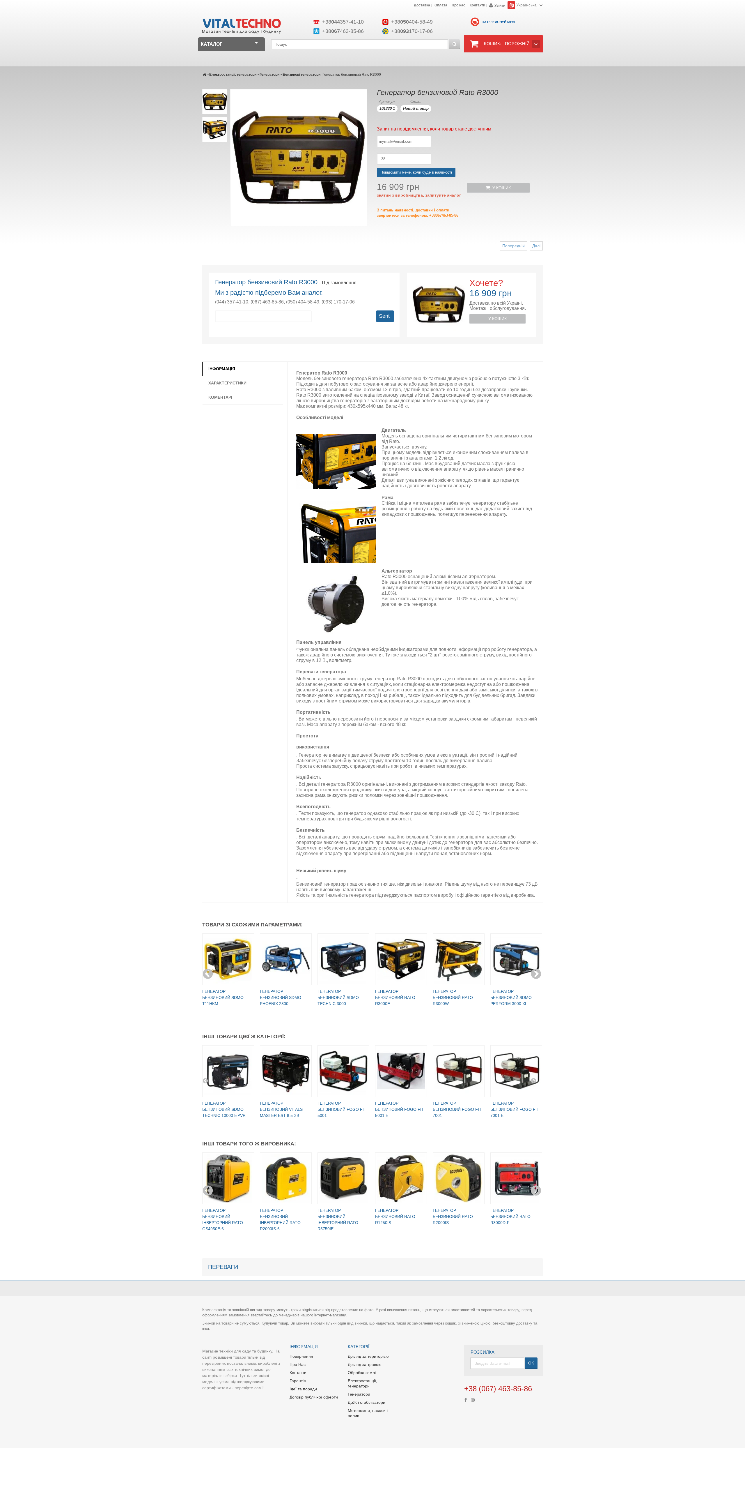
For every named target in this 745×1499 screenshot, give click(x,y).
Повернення (301, 1356)
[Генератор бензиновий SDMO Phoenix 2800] (286, 959)
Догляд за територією (368, 1356)
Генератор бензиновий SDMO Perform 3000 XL (511, 997)
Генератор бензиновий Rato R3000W (453, 997)
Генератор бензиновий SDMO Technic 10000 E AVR (224, 1109)
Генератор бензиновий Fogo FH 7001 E (514, 1109)
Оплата (440, 5)
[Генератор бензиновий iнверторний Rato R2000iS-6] (286, 1178)
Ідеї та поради (303, 1389)
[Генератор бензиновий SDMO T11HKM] (228, 959)
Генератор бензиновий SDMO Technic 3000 (338, 997)
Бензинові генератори (301, 75)
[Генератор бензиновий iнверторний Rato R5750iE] (343, 1178)
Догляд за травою (365, 1364)
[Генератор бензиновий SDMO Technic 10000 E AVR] (228, 1071)
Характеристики (227, 383)
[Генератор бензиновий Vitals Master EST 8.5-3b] (286, 1071)
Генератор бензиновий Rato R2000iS (453, 1216)
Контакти (477, 5)
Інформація (221, 368)
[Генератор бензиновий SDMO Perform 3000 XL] (516, 959)
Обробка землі (362, 1372)
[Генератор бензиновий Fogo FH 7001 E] (516, 1071)
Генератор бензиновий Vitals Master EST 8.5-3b (281, 1109)
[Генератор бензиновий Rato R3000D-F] (516, 1178)
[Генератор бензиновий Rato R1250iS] (401, 1178)
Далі (536, 245)
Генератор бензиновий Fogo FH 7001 (457, 1109)
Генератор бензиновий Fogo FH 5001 (341, 1109)
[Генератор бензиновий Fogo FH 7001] (459, 1071)
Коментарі (220, 397)
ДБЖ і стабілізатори (366, 1402)
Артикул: (387, 101)
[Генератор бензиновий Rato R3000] (214, 101)
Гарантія (298, 1380)
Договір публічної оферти (314, 1397)
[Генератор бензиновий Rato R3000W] (459, 959)
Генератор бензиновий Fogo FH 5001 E (399, 1109)
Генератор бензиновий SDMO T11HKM (223, 997)
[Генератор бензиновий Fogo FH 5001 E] (401, 1071)
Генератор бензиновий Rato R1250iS (395, 1216)
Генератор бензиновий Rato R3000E (395, 997)
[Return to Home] (204, 74)
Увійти (499, 5)
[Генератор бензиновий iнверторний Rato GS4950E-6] (228, 1178)
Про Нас (298, 1364)
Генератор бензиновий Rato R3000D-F (510, 1216)
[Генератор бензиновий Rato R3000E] (401, 959)
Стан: (415, 101)
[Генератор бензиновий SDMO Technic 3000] (343, 959)
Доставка (422, 5)
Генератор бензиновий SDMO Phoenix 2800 (280, 997)
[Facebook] (465, 1399)
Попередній (513, 245)
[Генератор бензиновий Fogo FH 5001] (343, 1071)
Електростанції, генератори (232, 75)
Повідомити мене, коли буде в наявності (416, 172)
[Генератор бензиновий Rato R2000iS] (459, 1178)
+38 (343, 22)
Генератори (269, 75)
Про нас (458, 5)
